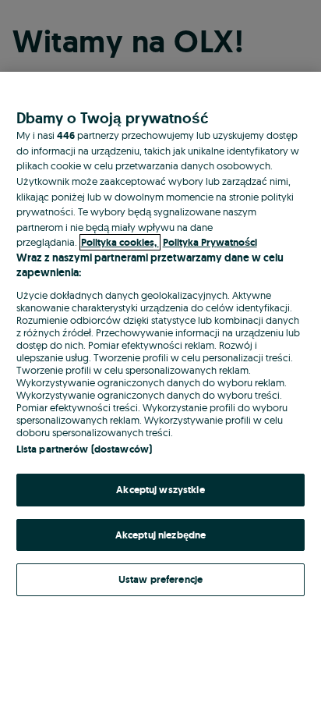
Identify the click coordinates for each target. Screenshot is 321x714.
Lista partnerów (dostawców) (84, 449)
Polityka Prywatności (210, 242)
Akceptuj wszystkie (160, 489)
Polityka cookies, (120, 242)
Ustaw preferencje (160, 579)
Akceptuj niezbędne (160, 535)
